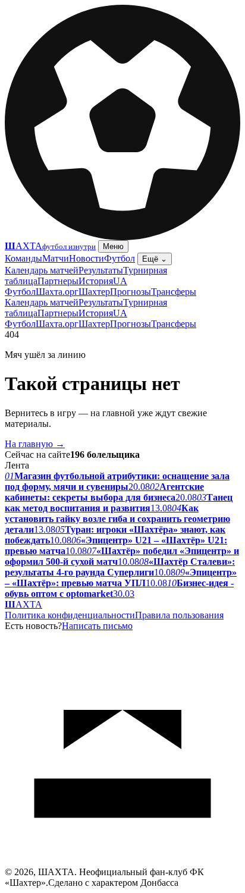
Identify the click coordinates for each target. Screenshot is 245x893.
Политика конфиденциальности (70, 615)
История (95, 281)
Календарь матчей (41, 270)
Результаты (100, 270)
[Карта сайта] (122, 864)
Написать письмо (97, 626)
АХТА (23, 604)
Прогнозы (130, 292)
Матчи (55, 258)
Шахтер (94, 292)
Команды (23, 258)
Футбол (119, 258)
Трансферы (173, 292)
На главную (35, 444)
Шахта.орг (57, 292)
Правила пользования (179, 615)
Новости (86, 258)
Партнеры (57, 281)
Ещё (154, 258)
